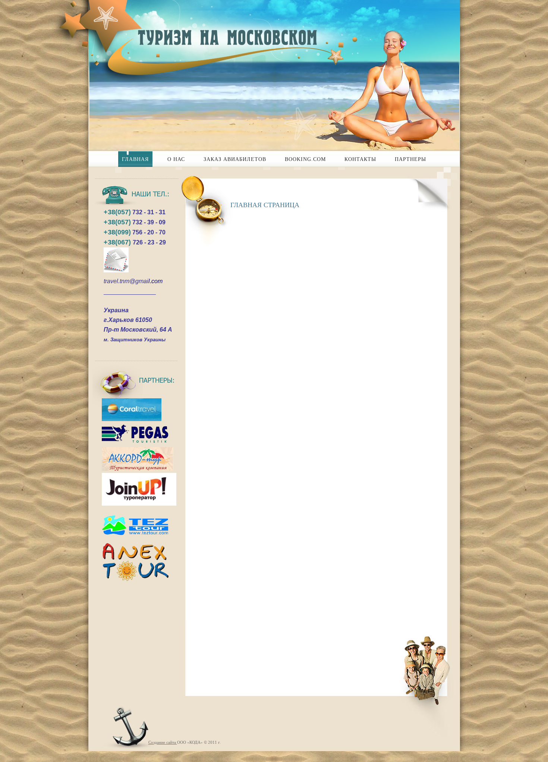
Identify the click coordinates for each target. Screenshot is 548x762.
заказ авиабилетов (235, 159)
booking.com (305, 159)
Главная (135, 159)
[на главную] (220, 34)
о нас (176, 159)
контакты (360, 159)
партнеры (410, 159)
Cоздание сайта (162, 742)
